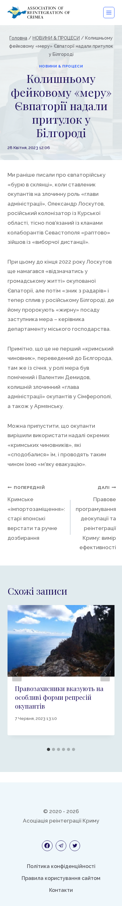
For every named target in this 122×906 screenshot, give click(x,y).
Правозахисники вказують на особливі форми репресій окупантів (59, 697)
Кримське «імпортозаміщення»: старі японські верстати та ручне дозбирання (36, 513)
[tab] (48, 749)
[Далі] (105, 674)
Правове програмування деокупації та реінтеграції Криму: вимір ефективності (96, 517)
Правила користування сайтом (61, 878)
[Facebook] (47, 845)
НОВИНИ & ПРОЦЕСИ (61, 66)
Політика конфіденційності (61, 866)
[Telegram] (61, 845)
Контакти (61, 890)
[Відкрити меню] (108, 12)
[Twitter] (74, 845)
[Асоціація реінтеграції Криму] (39, 12)
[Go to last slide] (17, 674)
